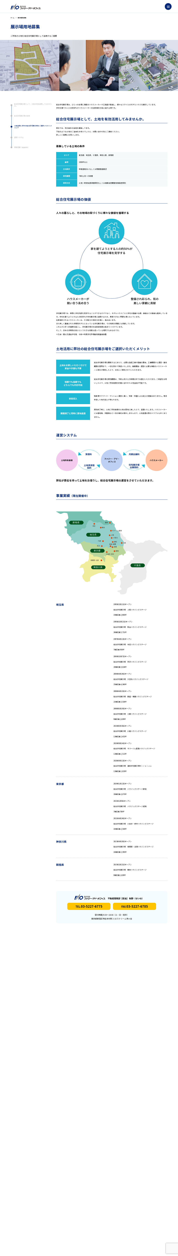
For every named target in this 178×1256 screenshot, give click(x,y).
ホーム (12, 18)
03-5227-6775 (88, 906)
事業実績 (21, 147)
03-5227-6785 (134, 906)
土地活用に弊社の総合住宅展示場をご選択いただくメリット (33, 127)
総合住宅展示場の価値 (22, 116)
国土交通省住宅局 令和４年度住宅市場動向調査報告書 (85, 334)
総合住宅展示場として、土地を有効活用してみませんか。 (33, 105)
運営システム (19, 137)
